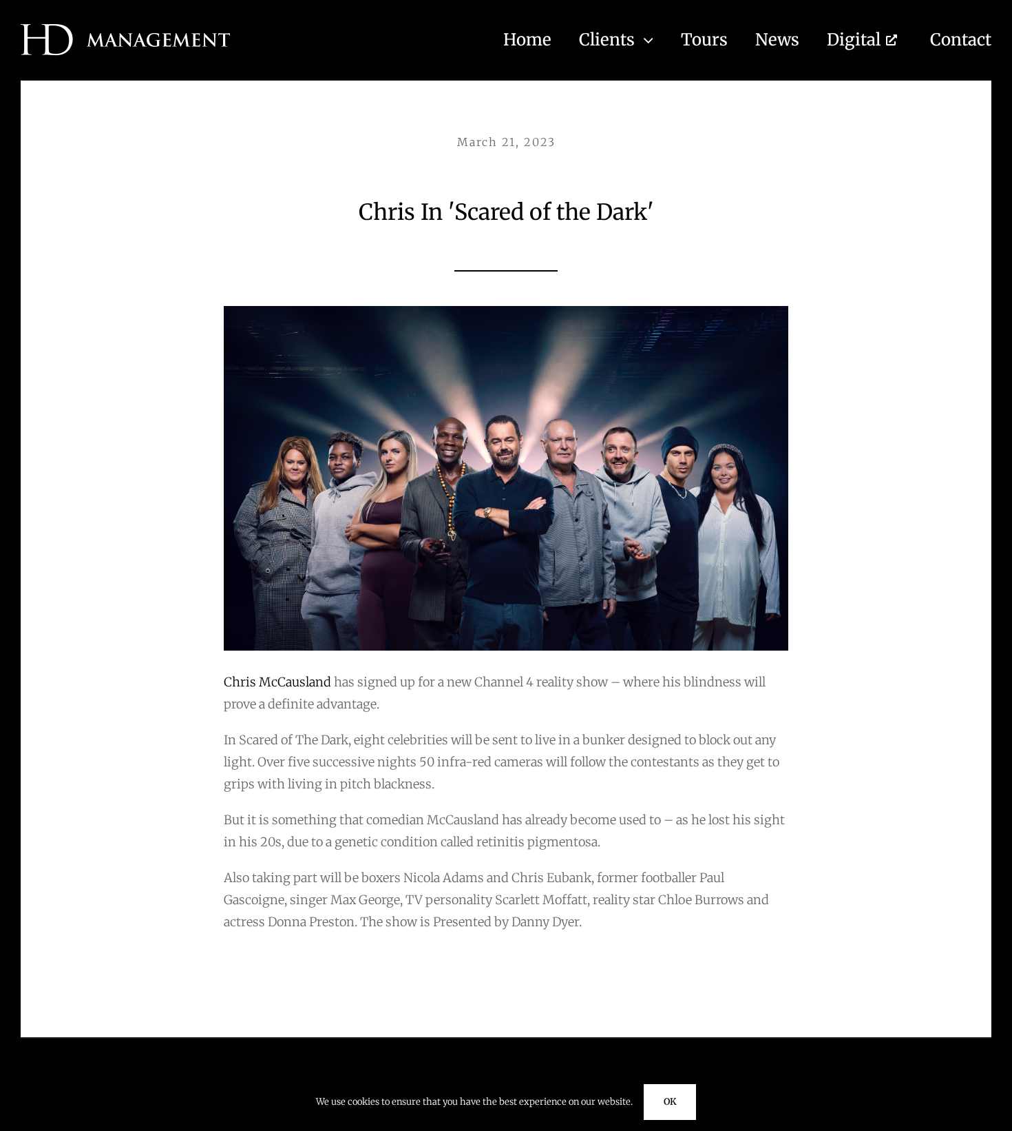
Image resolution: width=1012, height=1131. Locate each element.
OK (670, 1102)
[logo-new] (125, 30)
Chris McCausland (279, 682)
